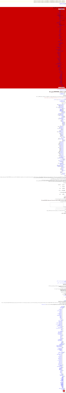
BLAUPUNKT (62, 159)
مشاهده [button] (65, 281)
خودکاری (59, 69)
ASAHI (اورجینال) (61, 160)
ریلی (60, 26)
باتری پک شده (61, 146)
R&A (61, 82)
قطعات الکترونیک (61, 8)
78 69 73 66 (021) (62, 290)
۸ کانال (60, 35)
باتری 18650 (59, 53)
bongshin (61, 74)
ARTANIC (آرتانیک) (58, 49)
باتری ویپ (62, 154)
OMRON (62, 384)
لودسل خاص (60, 323)
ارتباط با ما (62, 86)
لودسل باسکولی (60, 320)
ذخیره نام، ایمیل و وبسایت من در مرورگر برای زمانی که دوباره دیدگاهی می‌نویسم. (56, 210)
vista (60, 45)
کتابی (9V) (59, 55)
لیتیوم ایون (59, 59)
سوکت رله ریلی (61, 138)
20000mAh (59, 66)
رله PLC (61, 319)
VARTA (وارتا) (59, 63)
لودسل (61, 20)
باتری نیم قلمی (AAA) (59, 354)
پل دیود (64, 139)
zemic (61, 73)
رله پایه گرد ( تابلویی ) (60, 128)
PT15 (60, 31)
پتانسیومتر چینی (61, 115)
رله (61, 9)
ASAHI (61, 79)
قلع (61, 46)
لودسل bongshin (60, 325)
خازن (61, 39)
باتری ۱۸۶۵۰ (61, 153)
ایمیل (65, 209)
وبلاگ (62, 85)
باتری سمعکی (59, 99)
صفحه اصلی (62, 306)
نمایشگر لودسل (60, 43)
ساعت (60, 61)
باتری (61, 51)
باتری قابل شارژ (60, 356)
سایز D (60, 57)
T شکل (60, 15)
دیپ (61, 171)
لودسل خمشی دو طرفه (59, 322)
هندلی (60, 70)
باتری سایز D (60, 357)
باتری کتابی (62, 145)
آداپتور (64, 99)
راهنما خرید (64, 295)
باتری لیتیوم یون (61, 155)
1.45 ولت (55, 99)
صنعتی (60, 38)
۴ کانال (60, 34)
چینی (60, 32)
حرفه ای (60, 68)
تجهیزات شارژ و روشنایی (61, 352)
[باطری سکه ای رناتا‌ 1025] (62, 93)
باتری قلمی (62, 141)
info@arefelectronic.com (62, 286)
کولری (60, 18)
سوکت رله (60, 25)
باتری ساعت (61, 149)
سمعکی (60, 60)
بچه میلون (59, 10)
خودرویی (60, 13)
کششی (60, 23)
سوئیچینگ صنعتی (60, 340)
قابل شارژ (59, 54)
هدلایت (64, 173)
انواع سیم (61, 42)
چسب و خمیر (60, 72)
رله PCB (61, 316)
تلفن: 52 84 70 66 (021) (63, 289)
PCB (60, 17)
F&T (61, 80)
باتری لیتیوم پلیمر (61, 144)
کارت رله (61, 33)
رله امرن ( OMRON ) (59, 315)
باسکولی (60, 24)
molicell (61, 81)
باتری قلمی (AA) (60, 353)
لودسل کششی (60, 324)
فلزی (60, 37)
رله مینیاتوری (61, 127)
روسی (60, 19)
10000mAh (59, 65)
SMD (60, 12)
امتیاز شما (64, 201)
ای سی (61, 27)
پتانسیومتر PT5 (60, 331)
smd (60, 172)
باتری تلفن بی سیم (61, 152)
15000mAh (61, 109)
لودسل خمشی (61, 106)
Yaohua (61, 78)
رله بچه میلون (61, 130)
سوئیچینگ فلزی (60, 339)
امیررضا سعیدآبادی (44, 304)
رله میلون (62, 136)
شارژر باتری (60, 62)
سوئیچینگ (61, 36)
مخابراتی (60, 16)
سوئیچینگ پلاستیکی (61, 118)
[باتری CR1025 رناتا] (62, 101)
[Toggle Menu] (64, 7)
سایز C (60, 56)
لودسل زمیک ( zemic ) (60, 104)
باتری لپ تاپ (60, 71)
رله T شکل (60, 311)
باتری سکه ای (61, 151)
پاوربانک (61, 64)
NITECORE (61, 382)
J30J (63, 122)
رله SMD (61, 317)
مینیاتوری (59, 14)
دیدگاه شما (64, 206)
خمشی (60, 21)
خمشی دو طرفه (59, 22)
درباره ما (65, 293)
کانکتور (61, 40)
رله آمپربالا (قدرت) (61, 126)
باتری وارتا (61, 359)
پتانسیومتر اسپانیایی (59, 333)
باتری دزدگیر (61, 142)
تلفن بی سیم (59, 58)
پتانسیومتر (61, 29)
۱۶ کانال (62, 120)
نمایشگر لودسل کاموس (59, 345)
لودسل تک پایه (60, 321)
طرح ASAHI (59, 47)
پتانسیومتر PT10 (60, 113)
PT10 (60, 30)
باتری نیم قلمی (61, 143)
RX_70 (60, 48)
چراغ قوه (61, 67)
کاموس (60, 44)
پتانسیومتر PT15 (60, 114)
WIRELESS (60, 369)
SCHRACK (62, 111)
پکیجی (60, 11)
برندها (63, 376)
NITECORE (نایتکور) (59, 366)
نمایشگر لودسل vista (60, 166)
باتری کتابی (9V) (60, 358)
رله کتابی (62, 134)
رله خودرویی (60, 312)
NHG (61, 75)
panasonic (60, 76)
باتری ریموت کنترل (61, 147)
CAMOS (61, 84)
